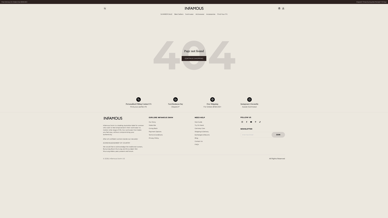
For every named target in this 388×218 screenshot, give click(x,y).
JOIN (279, 135)
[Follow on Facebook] (246, 122)
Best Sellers (178, 14)
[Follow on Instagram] (242, 122)
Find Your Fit (222, 14)
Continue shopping (194, 58)
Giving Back (153, 128)
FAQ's (197, 144)
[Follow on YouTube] (251, 122)
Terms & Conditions (156, 135)
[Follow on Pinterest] (255, 122)
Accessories (210, 14)
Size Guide (198, 122)
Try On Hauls (199, 125)
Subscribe (152, 125)
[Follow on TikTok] (260, 122)
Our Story (152, 122)
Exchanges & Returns (202, 135)
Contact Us (199, 141)
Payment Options (155, 132)
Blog (196, 138)
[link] (175, 102)
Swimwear (189, 14)
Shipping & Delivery (202, 132)
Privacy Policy (154, 138)
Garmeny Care (200, 128)
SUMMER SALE (166, 14)
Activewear (200, 14)
